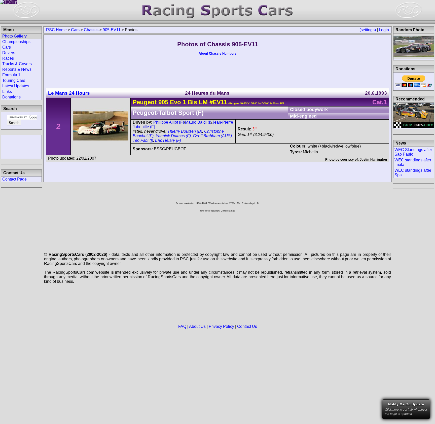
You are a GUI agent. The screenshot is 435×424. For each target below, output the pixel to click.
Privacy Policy (221, 326)
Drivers (8, 53)
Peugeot (145, 102)
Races (8, 58)
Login (384, 30)
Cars (75, 30)
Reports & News (16, 69)
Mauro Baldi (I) (198, 122)
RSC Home (56, 30)
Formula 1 (11, 75)
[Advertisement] (21, 146)
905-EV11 (112, 30)
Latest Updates (15, 86)
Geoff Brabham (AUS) (212, 136)
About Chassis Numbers (217, 53)
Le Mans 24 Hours (69, 93)
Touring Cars (13, 80)
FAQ (182, 326)
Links (7, 91)
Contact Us (247, 326)
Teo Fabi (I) (143, 140)
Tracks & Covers (17, 64)
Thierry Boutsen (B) (184, 131)
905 (163, 102)
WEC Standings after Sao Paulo (413, 152)
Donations (11, 97)
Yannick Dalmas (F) (173, 136)
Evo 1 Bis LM (188, 102)
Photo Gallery (14, 36)
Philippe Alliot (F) (168, 122)
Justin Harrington (373, 159)
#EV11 (218, 102)
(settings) (367, 30)
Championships (16, 42)
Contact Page (14, 179)
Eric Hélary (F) (168, 140)
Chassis (91, 30)
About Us (197, 326)
